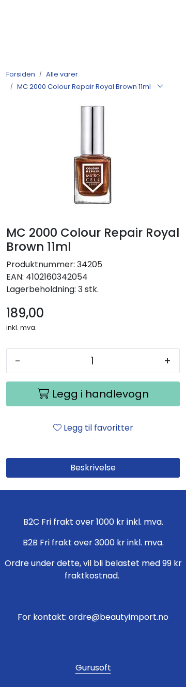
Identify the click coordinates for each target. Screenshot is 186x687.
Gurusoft (93, 668)
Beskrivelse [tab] (93, 468)
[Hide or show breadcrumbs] (160, 87)
